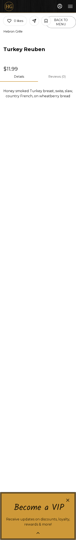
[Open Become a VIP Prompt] (38, 533)
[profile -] (59, 6)
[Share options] (34, 21)
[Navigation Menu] (70, 6)
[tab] (19, 76)
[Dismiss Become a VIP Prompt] (68, 500)
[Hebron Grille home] (22, 6)
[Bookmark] (46, 21)
